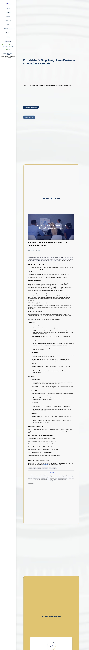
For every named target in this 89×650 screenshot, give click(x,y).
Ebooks (8, 16)
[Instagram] (52, 481)
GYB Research (8, 29)
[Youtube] (54, 481)
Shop (8, 37)
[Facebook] (46, 481)
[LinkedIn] (50, 481)
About (8, 8)
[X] (48, 481)
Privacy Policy (6, 53)
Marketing (30, 248)
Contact (8, 33)
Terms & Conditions (9, 54)
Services (8, 12)
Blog (8, 24)
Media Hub (8, 20)
